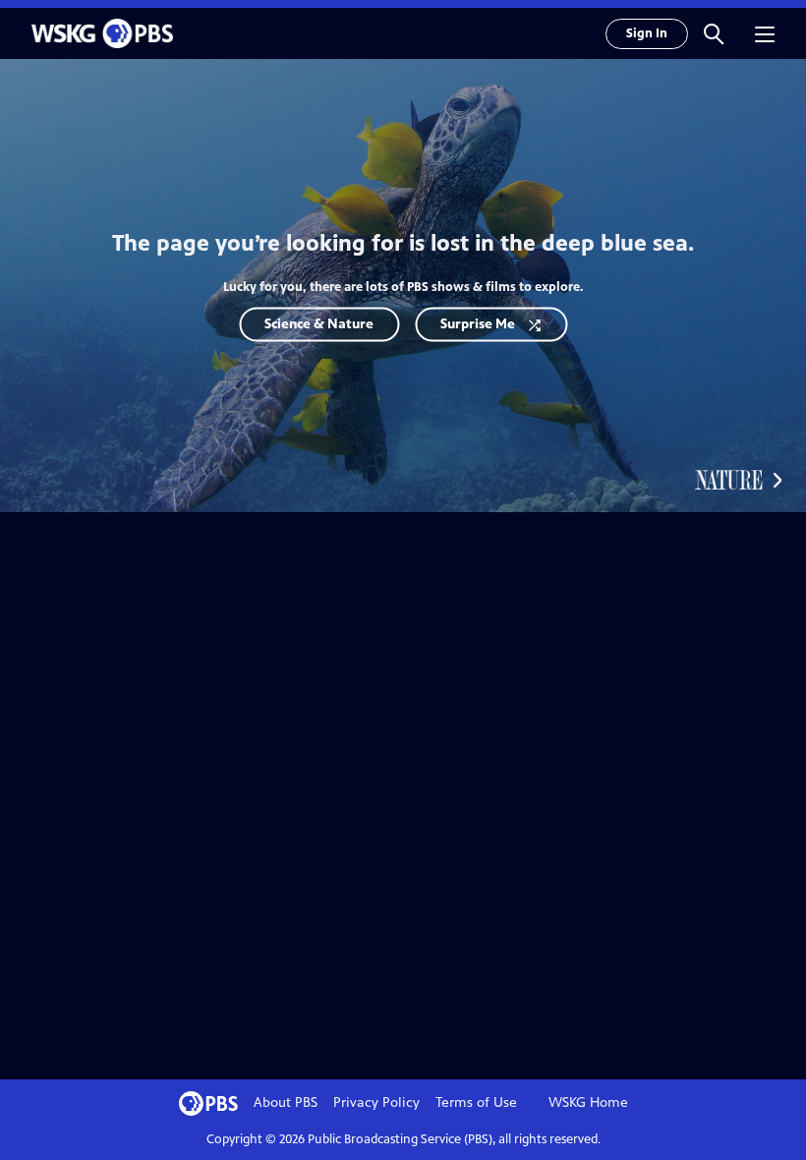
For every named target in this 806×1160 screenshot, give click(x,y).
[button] (713, 33)
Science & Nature (319, 324)
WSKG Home (588, 1102)
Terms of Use (476, 1102)
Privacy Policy (376, 1102)
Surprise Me (477, 324)
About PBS (285, 1102)
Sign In (646, 33)
